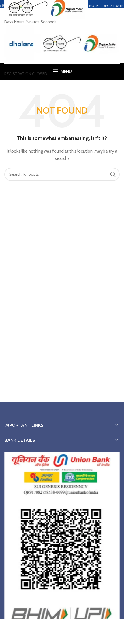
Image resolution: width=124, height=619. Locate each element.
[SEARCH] (113, 174)
